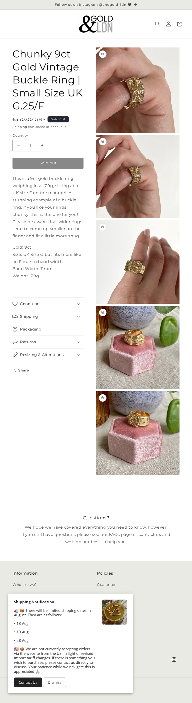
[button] (10, 23)
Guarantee (106, 584)
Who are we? (24, 584)
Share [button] (23, 370)
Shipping (19, 127)
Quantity (20, 135)
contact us (149, 534)
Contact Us (28, 682)
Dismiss (54, 682)
